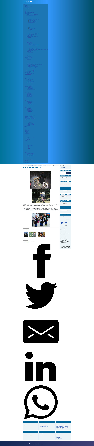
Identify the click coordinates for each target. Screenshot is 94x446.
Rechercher (68, 172)
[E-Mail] (41, 331)
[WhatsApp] (41, 402)
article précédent (32, 231)
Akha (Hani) (26, 231)
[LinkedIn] (41, 367)
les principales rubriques (43, 425)
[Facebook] (41, 260)
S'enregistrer (25, 425)
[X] (41, 296)
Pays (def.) (62, 216)
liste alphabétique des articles (44, 426)
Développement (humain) (63, 223)
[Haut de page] (92, 444)
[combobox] (63, 173)
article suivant (41, 231)
